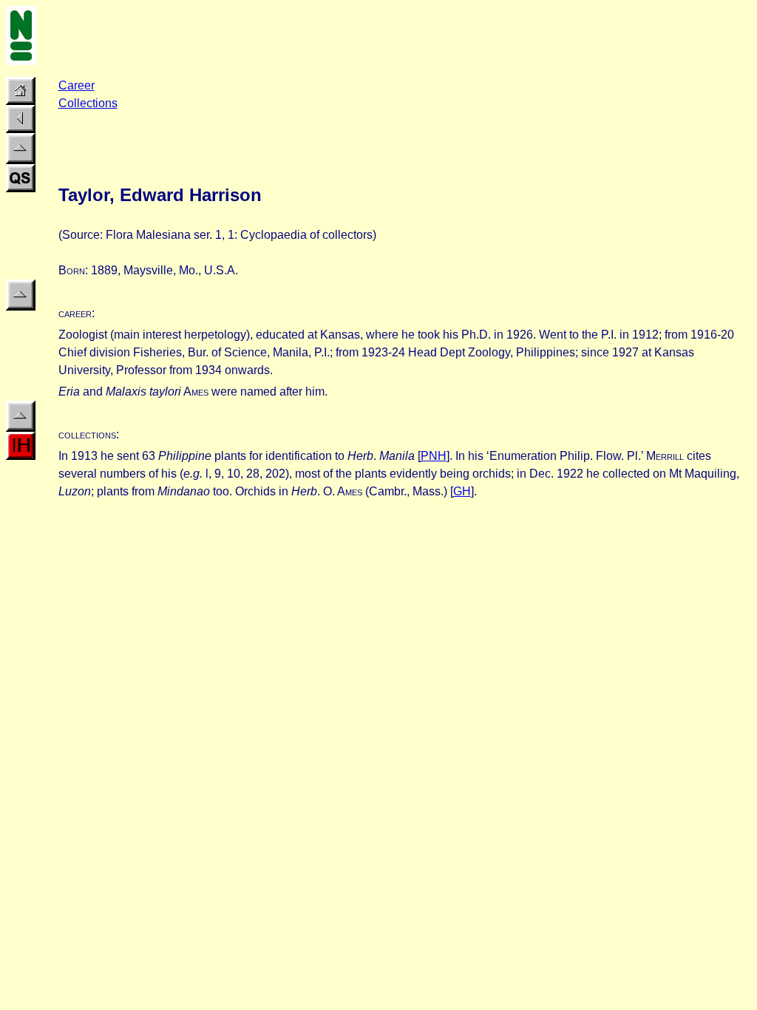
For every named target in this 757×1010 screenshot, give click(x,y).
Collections (88, 103)
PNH (434, 456)
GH (462, 491)
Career (76, 85)
